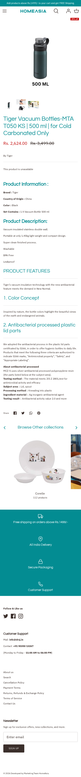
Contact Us (9, 703)
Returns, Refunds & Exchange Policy (23, 693)
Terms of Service (12, 698)
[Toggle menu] (4, 11)
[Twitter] (5, 616)
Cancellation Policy (13, 682)
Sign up (14, 748)
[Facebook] (13, 616)
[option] (40, 56)
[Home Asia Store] (33, 11)
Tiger (9, 155)
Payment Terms (12, 687)
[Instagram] (20, 616)
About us (8, 672)
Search (7, 677)
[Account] (67, 11)
